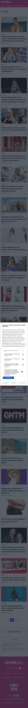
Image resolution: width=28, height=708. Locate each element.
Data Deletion (6, 382)
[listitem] (14, 351)
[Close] (25, 325)
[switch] (22, 354)
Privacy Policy (22, 382)
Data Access (14, 382)
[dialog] (14, 354)
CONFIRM (8, 377)
